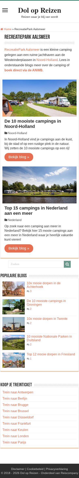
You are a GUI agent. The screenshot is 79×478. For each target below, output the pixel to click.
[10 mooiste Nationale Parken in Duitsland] (13, 342)
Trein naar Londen (15, 436)
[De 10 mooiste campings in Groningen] (13, 306)
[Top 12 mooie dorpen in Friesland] (13, 360)
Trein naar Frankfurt (16, 423)
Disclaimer (18, 469)
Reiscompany (69, 473)
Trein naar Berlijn (14, 398)
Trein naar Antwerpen (17, 392)
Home (7, 29)
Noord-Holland (47, 60)
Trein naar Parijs (14, 442)
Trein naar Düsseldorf (17, 417)
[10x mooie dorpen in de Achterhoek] (13, 289)
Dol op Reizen (39, 10)
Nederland (14, 220)
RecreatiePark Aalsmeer (22, 49)
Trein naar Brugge (15, 404)
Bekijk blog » (19, 157)
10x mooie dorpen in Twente (47, 318)
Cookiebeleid (35, 469)
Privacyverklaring (57, 469)
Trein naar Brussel (15, 411)
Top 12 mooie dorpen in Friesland (51, 354)
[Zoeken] (67, 264)
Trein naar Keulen (15, 430)
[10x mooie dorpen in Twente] (13, 324)
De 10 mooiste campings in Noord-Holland (32, 124)
